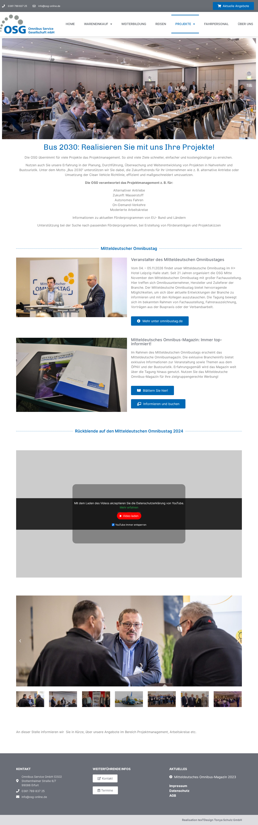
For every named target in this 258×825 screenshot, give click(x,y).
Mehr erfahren (129, 507)
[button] (233, 6)
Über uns (245, 24)
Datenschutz (179, 791)
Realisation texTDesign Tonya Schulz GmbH (212, 820)
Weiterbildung (133, 24)
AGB (172, 795)
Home (70, 24)
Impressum (178, 786)
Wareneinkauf (96, 24)
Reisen (160, 24)
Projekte (183, 24)
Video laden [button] (130, 516)
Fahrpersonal (216, 24)
